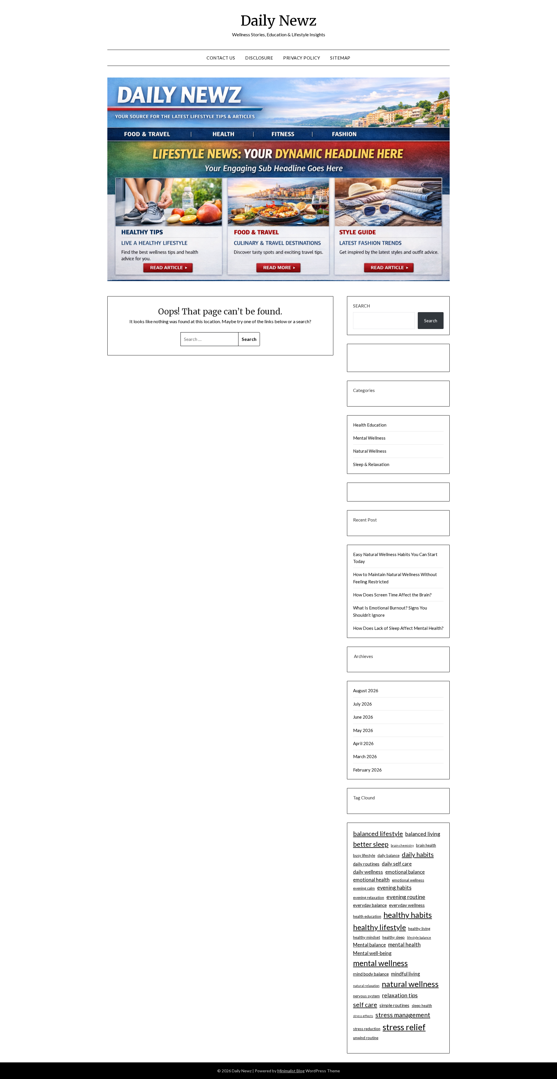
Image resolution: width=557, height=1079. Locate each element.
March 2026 (365, 756)
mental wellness (380, 963)
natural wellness (410, 984)
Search (361, 305)
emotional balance (405, 872)
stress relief (404, 1027)
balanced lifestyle (378, 833)
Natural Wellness (369, 451)
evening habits (394, 887)
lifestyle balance (419, 937)
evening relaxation (368, 897)
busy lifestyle (364, 855)
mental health (404, 944)
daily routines (366, 863)
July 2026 (362, 703)
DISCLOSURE (259, 57)
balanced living (422, 834)
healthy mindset (366, 937)
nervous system (366, 996)
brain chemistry (402, 845)
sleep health (422, 1005)
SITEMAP (340, 57)
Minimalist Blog (291, 1070)
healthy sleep (393, 937)
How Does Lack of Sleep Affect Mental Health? (398, 628)
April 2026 (363, 743)
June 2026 (363, 717)
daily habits (418, 854)
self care (365, 1004)
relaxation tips (400, 995)
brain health (426, 845)
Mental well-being (372, 953)
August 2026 (365, 690)
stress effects (363, 1016)
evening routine (405, 896)
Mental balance (369, 945)
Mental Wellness (369, 437)
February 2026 (367, 769)
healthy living (419, 928)
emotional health (371, 880)
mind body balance (371, 974)
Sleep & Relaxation (371, 464)
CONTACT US (221, 57)
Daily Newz (278, 20)
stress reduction (366, 1028)
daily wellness (368, 872)
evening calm (364, 888)
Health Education (369, 424)
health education (367, 916)
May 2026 (363, 730)
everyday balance (370, 905)
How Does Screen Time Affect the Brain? (392, 594)
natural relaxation (366, 986)
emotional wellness (408, 880)
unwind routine (365, 1037)
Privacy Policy (301, 57)
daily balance (388, 855)
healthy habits (408, 915)
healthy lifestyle (379, 927)
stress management (402, 1015)
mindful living (405, 974)
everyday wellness (407, 905)
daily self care (397, 864)
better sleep (370, 844)
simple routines (394, 1005)
